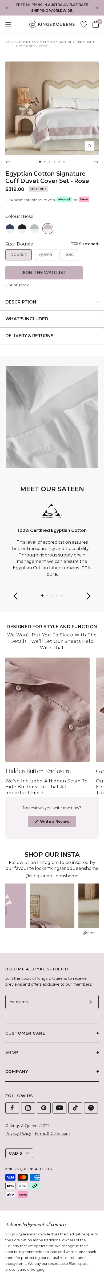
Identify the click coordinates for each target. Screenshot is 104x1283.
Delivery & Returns (29, 335)
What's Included (26, 318)
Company (16, 1071)
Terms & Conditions (52, 1133)
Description (20, 302)
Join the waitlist (44, 272)
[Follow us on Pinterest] (43, 1108)
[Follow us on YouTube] (59, 1108)
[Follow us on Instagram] (28, 1108)
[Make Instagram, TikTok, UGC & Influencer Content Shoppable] (89, 933)
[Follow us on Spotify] (91, 1108)
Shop (11, 1052)
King (69, 254)
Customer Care (25, 1033)
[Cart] (96, 24)
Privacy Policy (18, 1133)
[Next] (96, 162)
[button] (52, 905)
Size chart (89, 243)
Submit (88, 1002)
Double (18, 254)
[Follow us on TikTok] (75, 1108)
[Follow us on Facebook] (12, 1108)
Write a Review (57, 823)
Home (10, 42)
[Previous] (7, 162)
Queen (45, 254)
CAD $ (15, 1153)
